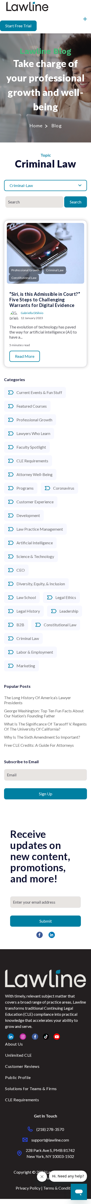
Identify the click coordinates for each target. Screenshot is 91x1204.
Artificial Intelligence (34, 542)
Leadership (68, 611)
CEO (20, 570)
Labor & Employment (34, 652)
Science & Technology (35, 556)
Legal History (28, 611)
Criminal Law (27, 638)
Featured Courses (31, 406)
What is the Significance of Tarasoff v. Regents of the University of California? (45, 726)
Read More (24, 356)
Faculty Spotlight (31, 447)
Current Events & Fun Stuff (39, 392)
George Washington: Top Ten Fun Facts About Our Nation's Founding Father (44, 713)
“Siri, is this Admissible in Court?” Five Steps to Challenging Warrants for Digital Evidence (44, 299)
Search (75, 201)
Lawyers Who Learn (33, 433)
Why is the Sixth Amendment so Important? (42, 737)
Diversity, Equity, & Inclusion (40, 583)
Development (28, 515)
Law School (26, 597)
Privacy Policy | (29, 1188)
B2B (20, 624)
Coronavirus (63, 488)
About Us (14, 1044)
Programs (25, 488)
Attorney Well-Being (34, 474)
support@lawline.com (50, 1139)
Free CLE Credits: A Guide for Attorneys (39, 745)
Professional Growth (34, 419)
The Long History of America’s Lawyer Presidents (37, 700)
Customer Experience (35, 501)
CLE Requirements (32, 460)
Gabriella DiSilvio (32, 313)
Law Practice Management (39, 529)
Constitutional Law (60, 624)
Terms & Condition (59, 1188)
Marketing (25, 665)
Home (36, 125)
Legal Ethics (65, 597)
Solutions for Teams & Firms (31, 1088)
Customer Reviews (22, 1066)
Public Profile (18, 1077)
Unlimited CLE (18, 1055)
